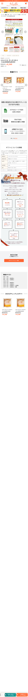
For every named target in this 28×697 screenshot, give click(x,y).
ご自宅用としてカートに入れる (23, 695)
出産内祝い (12, 279)
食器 (16, 286)
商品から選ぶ (23, 7)
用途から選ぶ (14, 7)
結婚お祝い (12, 282)
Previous (2, 32)
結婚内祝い (12, 278)
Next (25, 32)
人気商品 (16, 285)
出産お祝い (12, 283)
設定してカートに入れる (11, 695)
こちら (15, 138)
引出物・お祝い (6, 281)
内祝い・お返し (6, 276)
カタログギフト (4, 7)
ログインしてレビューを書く (14, 260)
